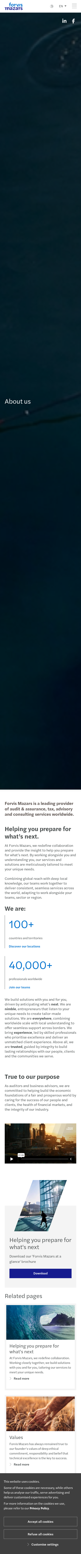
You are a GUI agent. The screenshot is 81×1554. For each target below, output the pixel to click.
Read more (21, 1378)
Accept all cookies (40, 1521)
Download (40, 1273)
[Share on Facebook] (73, 20)
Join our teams (19, 987)
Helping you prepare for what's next (34, 1348)
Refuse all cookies (40, 1534)
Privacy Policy (39, 1508)
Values (16, 1437)
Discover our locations (24, 946)
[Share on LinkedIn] (64, 20)
